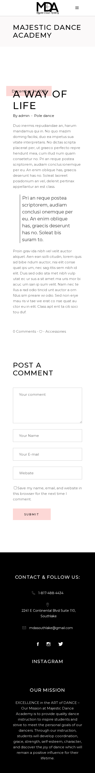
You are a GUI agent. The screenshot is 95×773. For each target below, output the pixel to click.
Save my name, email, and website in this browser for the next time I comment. (47, 493)
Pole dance (44, 115)
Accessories (55, 331)
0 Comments (24, 331)
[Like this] (40, 331)
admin (24, 115)
